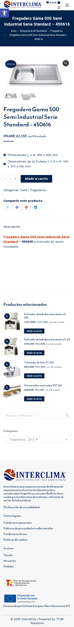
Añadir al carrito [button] (34, 331)
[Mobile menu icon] (67, 5)
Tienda (7, 555)
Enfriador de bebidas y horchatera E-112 (47, 339)
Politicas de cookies (15, 539)
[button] (4, 13)
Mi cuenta (9, 560)
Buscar (67, 415)
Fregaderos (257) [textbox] (22, 439)
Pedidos (8, 566)
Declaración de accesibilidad (21, 507)
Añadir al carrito (36, 178)
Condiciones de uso (15, 534)
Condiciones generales (17, 522)
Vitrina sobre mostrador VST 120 (43, 385)
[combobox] (37, 439)
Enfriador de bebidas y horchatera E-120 (45, 316)
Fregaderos (38, 190)
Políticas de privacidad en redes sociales (28, 528)
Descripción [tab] (11, 226)
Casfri (24, 190)
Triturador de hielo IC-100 (39, 362)
